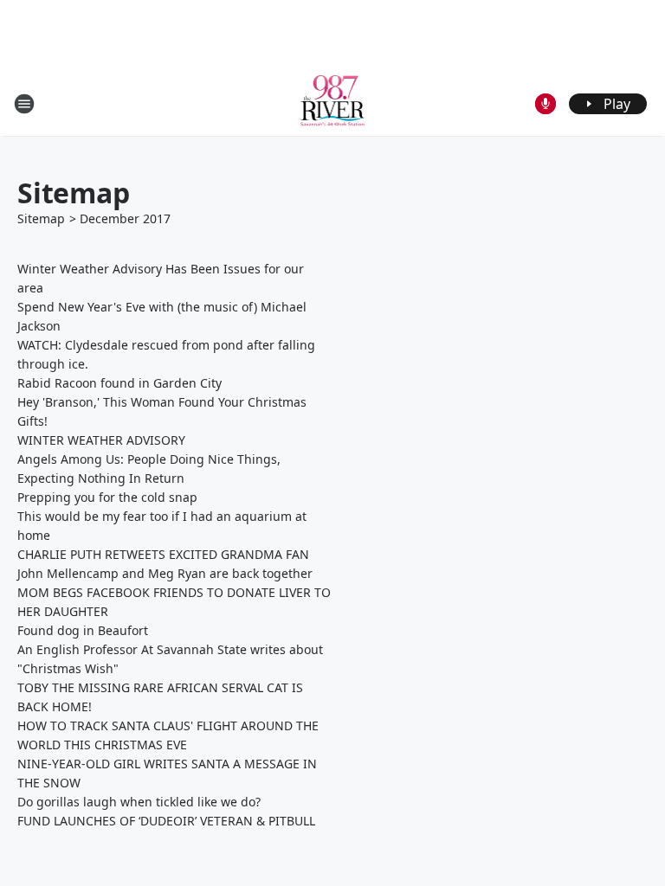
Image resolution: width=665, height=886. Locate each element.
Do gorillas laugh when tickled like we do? (139, 801)
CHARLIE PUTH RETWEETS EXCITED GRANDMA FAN (163, 554)
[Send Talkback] (545, 103)
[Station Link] (332, 103)
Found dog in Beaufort (82, 630)
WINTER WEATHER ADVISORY (101, 440)
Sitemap (41, 218)
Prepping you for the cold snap (107, 497)
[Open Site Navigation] (24, 103)
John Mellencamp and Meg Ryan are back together (165, 573)
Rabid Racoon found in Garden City (119, 383)
